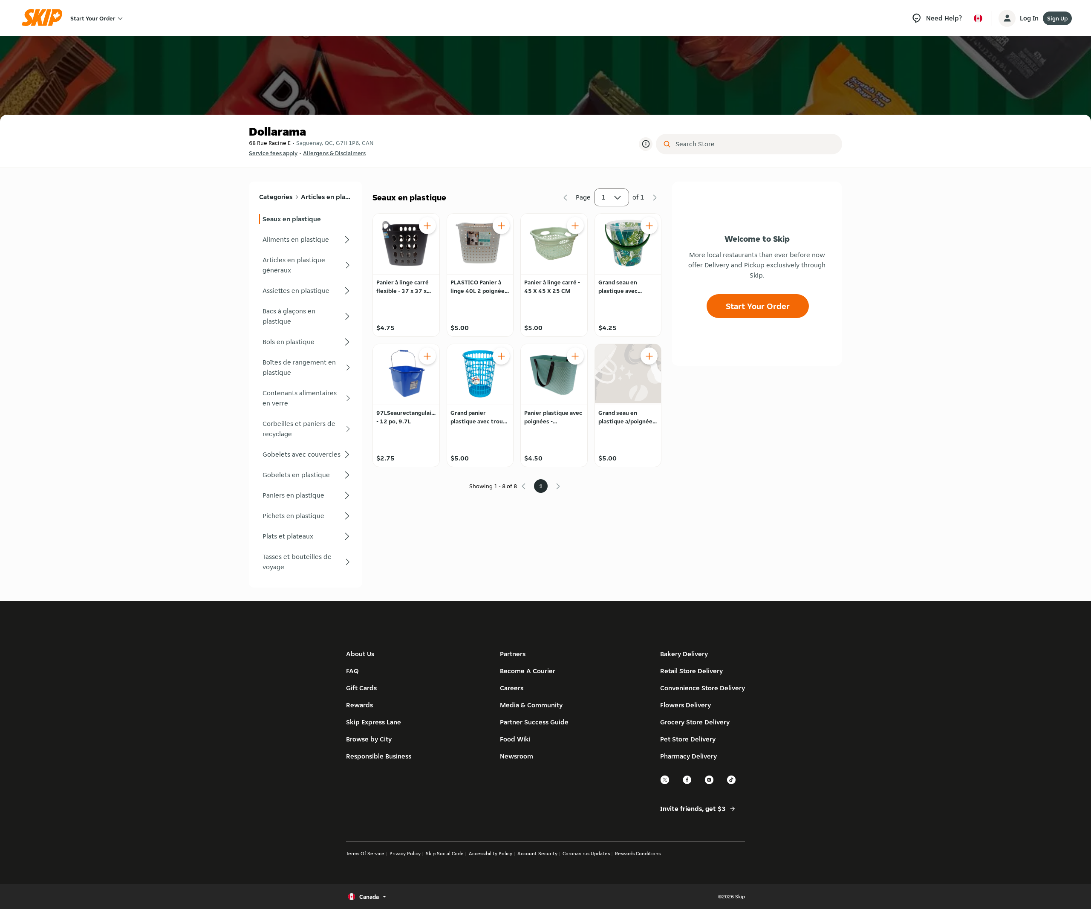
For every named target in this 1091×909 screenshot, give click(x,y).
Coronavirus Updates (586, 853)
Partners (512, 653)
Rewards (359, 705)
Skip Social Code (445, 853)
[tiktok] (732, 783)
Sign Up (1057, 18)
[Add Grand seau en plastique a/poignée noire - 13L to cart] (649, 356)
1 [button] (603, 197)
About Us (360, 653)
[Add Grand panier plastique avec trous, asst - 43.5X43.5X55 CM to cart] (501, 356)
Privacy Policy (405, 853)
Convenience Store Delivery (702, 687)
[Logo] (44, 18)
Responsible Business (378, 756)
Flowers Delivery (685, 705)
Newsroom (516, 756)
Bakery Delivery (684, 653)
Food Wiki (515, 739)
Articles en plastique (326, 196)
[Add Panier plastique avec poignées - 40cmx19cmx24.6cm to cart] (575, 356)
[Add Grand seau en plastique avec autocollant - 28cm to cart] (649, 225)
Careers (511, 687)
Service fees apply (273, 153)
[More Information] (645, 144)
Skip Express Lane (373, 722)
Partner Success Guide (534, 722)
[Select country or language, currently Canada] (978, 18)
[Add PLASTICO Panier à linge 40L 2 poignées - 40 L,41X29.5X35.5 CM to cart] (501, 225)
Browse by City (369, 739)
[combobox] (755, 144)
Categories (275, 196)
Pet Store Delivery (688, 739)
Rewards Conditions (638, 853)
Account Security (537, 853)
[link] (305, 219)
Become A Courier (527, 670)
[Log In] (1007, 18)
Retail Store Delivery (691, 670)
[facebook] (687, 783)
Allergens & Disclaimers (334, 153)
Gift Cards (361, 687)
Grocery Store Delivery (695, 722)
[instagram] (709, 783)
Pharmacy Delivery (688, 756)
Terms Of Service (365, 853)
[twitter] (665, 783)
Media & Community (531, 705)
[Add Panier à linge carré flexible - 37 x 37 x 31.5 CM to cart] (427, 225)
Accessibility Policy (490, 853)
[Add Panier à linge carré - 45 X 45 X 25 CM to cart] (575, 225)
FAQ (352, 670)
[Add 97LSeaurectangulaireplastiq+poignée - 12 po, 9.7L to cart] (427, 356)
